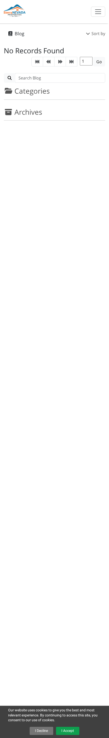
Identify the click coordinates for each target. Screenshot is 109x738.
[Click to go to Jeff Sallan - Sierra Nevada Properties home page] (15, 11)
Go (99, 61)
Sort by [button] (97, 33)
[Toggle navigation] (98, 12)
